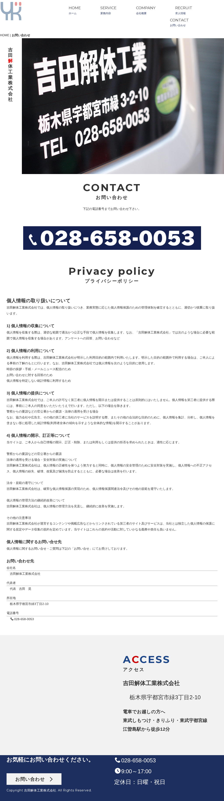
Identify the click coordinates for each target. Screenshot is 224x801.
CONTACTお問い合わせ (179, 22)
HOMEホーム (75, 10)
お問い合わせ (32, 779)
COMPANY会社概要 (146, 10)
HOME (4, 35)
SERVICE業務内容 (108, 10)
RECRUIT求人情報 (183, 10)
